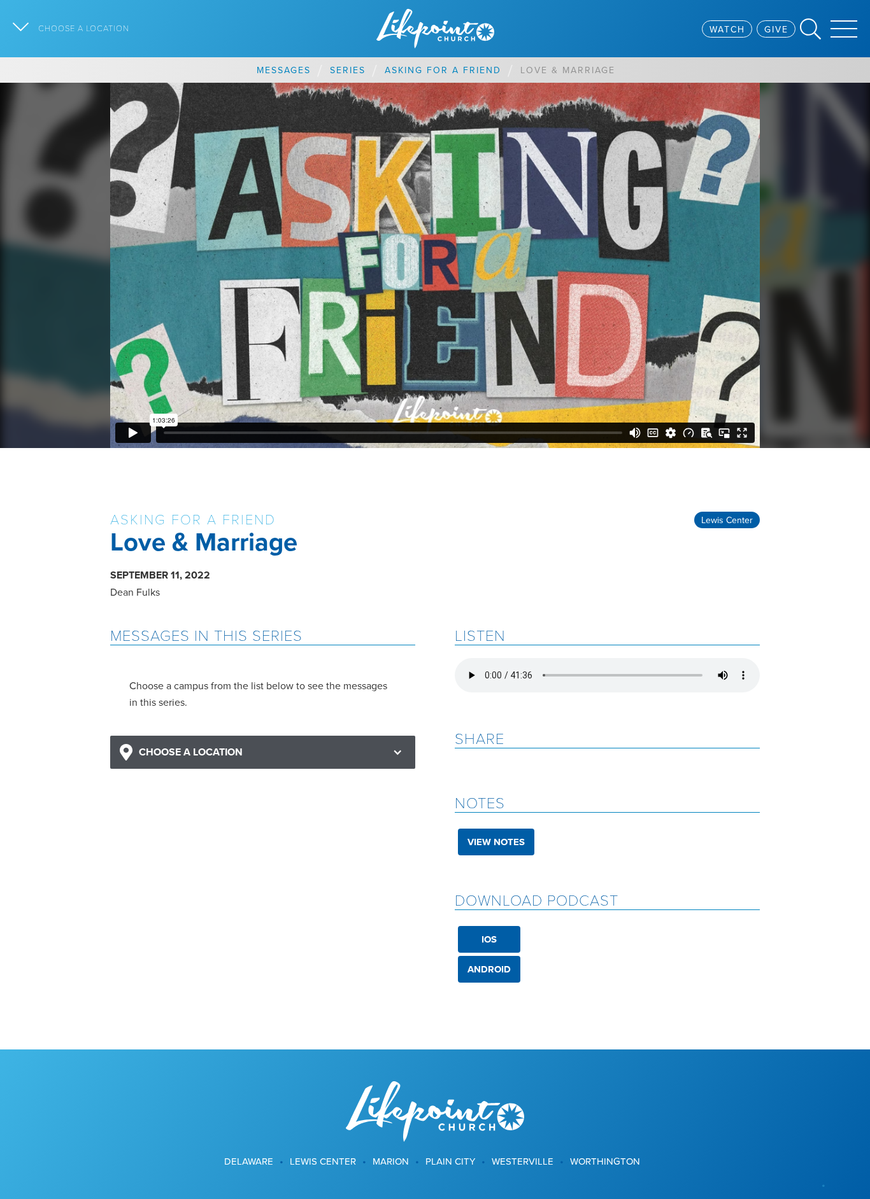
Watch (727, 29)
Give (776, 29)
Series (348, 70)
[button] (262, 752)
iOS (489, 939)
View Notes (496, 842)
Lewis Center (727, 520)
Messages (284, 70)
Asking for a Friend (443, 70)
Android (489, 969)
